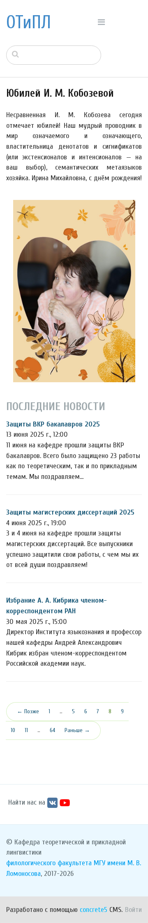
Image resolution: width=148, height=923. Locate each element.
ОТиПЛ (28, 22)
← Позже (28, 711)
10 (13, 730)
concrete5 (93, 909)
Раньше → (77, 730)
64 (52, 730)
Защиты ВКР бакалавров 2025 (53, 424)
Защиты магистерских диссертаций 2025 (70, 512)
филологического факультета (49, 863)
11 (26, 730)
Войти (133, 909)
